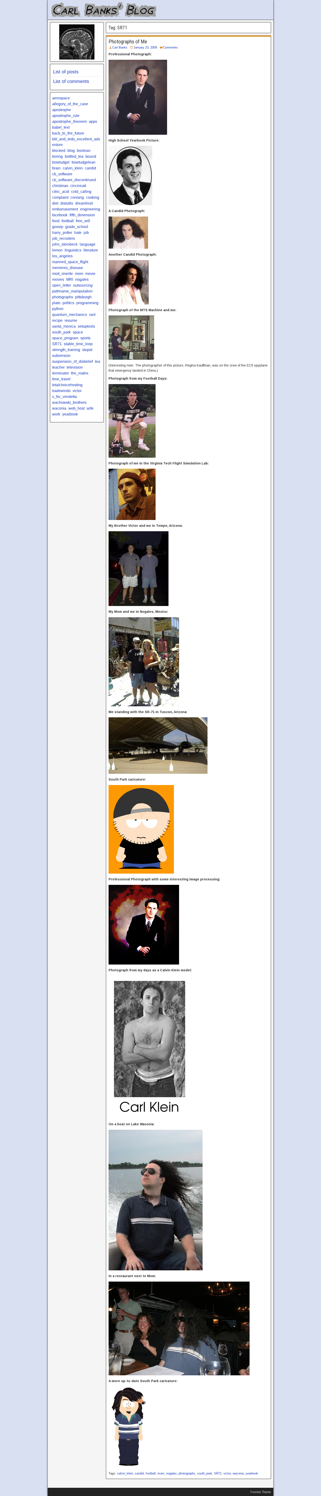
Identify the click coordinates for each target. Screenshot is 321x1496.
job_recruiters (63, 238)
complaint (60, 197)
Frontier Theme (261, 1492)
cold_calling (81, 192)
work (56, 414)
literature (90, 250)
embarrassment (65, 209)
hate (78, 233)
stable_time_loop (78, 344)
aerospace (61, 98)
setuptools (86, 326)
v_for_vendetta (64, 397)
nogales (171, 1473)
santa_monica (64, 326)
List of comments (71, 81)
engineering (90, 209)
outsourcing (83, 285)
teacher (58, 367)
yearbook (252, 1473)
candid (139, 1473)
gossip (57, 227)
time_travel (61, 379)
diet (55, 203)
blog (71, 151)
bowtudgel (61, 162)
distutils (66, 203)
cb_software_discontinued (74, 180)
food (55, 221)
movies (58, 279)
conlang (77, 197)
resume (71, 320)
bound (91, 156)
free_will (83, 221)
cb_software (62, 174)
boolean (83, 151)
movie (90, 274)
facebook (59, 215)
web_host (76, 408)
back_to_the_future (68, 133)
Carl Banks (119, 47)
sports (85, 338)
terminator (60, 373)
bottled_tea (74, 156)
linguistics (73, 250)
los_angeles (62, 256)
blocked (58, 151)
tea (97, 361)
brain (56, 168)
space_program (65, 338)
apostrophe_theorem (69, 121)
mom (160, 1473)
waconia (238, 1473)
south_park (204, 1473)
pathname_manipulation (72, 291)
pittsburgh (83, 297)
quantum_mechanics (69, 315)
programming (87, 303)
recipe (57, 320)
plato (56, 303)
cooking (92, 197)
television (75, 367)
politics (68, 303)
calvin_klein (125, 1473)
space (78, 332)
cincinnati (78, 186)
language (87, 244)
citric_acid (60, 192)
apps (93, 121)
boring (57, 156)
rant (92, 315)
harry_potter (62, 233)
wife (90, 408)
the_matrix (79, 373)
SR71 (218, 1473)
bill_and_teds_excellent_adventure (76, 142)
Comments (170, 47)
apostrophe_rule (65, 116)
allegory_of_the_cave (70, 104)
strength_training (66, 350)
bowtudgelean (83, 162)
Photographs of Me (128, 42)
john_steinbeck (65, 244)
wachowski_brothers (69, 402)
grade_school (76, 227)
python (57, 309)
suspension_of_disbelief (72, 361)
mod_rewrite (62, 274)
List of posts (65, 71)
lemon (57, 250)
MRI (69, 279)
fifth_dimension (82, 215)
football (151, 1473)
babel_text (61, 127)
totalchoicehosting (67, 385)
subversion (61, 356)
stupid (87, 350)
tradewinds (61, 391)
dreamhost (84, 203)
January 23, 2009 (145, 47)
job (86, 233)
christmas (60, 186)
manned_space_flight (70, 262)
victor (227, 1473)
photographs (187, 1473)
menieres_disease (67, 268)
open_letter (61, 285)
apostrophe (61, 110)
